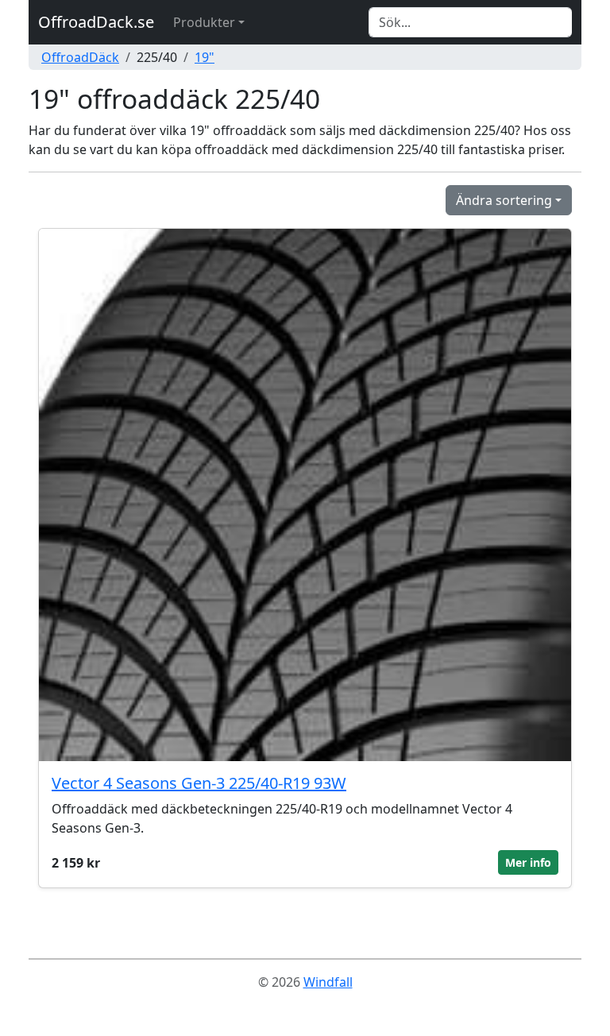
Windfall (328, 982)
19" (204, 57)
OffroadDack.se (96, 22)
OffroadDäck (80, 57)
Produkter (204, 22)
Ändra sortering (504, 200)
